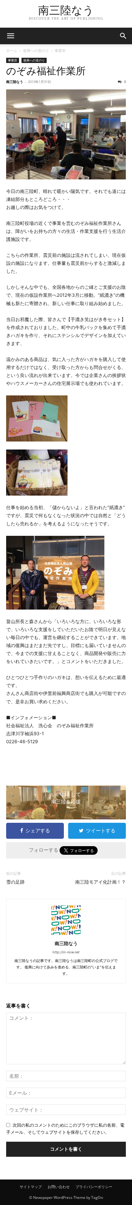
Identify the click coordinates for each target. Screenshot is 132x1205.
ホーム (11, 50)
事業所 (60, 50)
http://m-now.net (66, 952)
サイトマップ (31, 1186)
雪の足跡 (15, 882)
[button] (10, 36)
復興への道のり (36, 50)
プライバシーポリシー (94, 1186)
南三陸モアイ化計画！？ (100, 882)
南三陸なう (14, 81)
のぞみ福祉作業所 (46, 71)
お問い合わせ (59, 1186)
